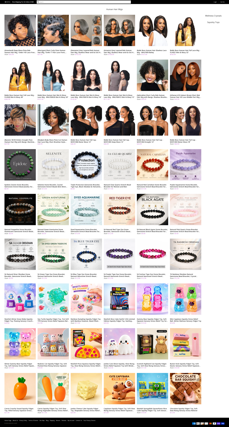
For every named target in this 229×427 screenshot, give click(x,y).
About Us (15, 420)
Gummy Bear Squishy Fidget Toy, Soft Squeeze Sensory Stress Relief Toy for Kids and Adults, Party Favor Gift (152, 320)
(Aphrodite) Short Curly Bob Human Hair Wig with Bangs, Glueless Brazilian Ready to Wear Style (152, 96)
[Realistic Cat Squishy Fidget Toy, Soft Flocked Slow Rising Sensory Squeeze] (53, 343)
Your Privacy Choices (89, 420)
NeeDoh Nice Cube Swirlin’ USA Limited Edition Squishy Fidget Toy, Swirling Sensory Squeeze (119, 320)
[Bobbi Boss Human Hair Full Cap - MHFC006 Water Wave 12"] (86, 120)
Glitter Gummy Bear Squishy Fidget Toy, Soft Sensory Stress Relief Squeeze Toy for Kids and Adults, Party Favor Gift (20, 365)
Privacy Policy (23, 420)
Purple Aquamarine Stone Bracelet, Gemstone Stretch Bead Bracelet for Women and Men (184, 186)
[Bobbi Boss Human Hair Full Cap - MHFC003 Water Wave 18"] (185, 120)
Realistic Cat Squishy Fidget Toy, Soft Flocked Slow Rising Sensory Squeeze (52, 365)
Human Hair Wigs (114, 9)
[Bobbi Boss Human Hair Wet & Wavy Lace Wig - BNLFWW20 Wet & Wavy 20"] (53, 75)
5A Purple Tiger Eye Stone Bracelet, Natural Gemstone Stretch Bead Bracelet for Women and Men (118, 275)
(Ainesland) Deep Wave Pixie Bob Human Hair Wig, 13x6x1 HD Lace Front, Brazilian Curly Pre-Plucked (20, 51)
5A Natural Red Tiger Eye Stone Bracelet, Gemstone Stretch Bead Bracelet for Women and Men (117, 230)
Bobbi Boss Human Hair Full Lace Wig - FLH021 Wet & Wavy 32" (185, 51)
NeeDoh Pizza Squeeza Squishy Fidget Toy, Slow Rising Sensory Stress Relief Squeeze (86, 365)
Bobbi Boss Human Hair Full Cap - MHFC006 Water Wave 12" (84, 141)
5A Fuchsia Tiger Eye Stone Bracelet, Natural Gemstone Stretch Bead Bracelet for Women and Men (151, 275)
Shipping (52, 420)
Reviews (64, 420)
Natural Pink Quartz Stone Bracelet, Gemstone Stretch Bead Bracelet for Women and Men (184, 230)
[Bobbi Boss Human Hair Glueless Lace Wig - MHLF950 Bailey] (152, 30)
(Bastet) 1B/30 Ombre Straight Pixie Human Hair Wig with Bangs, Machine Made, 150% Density (19, 141)
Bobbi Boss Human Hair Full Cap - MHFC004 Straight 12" (150, 141)
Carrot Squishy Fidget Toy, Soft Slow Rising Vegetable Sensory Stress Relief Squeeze (53, 410)
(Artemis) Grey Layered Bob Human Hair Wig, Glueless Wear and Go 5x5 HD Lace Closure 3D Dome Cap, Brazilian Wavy (119, 51)
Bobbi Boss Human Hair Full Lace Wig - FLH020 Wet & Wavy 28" (19, 96)
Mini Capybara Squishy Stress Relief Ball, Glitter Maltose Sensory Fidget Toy (185, 320)
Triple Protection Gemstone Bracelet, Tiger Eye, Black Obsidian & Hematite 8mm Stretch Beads (85, 186)
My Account (71, 420)
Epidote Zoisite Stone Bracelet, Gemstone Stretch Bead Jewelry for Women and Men (18, 186)
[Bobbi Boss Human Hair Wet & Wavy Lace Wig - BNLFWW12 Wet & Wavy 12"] (119, 75)
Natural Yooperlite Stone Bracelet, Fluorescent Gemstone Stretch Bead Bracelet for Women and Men (18, 230)
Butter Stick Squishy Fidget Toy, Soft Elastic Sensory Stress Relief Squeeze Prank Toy (184, 365)
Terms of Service (33, 420)
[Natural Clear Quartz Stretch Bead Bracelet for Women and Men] (119, 164)
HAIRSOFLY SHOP (12, 423)
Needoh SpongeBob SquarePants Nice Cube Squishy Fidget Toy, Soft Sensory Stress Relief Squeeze (152, 410)
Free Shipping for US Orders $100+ (23, 2)
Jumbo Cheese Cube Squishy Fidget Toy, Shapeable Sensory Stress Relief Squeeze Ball (85, 410)
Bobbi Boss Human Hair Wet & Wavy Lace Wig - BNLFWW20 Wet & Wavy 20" (53, 96)
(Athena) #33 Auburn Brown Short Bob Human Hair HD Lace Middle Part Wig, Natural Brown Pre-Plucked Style (185, 96)
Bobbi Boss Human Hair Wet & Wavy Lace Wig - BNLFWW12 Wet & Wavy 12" (119, 96)
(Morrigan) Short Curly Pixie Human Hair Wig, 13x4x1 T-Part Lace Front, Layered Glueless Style (51, 51)
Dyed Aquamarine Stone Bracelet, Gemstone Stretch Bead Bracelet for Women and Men (85, 230)
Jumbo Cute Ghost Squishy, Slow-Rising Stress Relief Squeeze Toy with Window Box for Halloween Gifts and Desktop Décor (119, 365)
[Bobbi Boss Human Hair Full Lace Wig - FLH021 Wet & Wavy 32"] (185, 30)
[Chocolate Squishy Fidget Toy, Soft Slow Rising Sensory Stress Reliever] (185, 388)
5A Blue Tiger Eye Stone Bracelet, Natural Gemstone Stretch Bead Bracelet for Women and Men (84, 275)
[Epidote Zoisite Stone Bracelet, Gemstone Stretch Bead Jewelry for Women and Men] (20, 164)
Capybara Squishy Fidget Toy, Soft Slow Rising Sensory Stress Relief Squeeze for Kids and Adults (119, 410)
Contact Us (79, 420)
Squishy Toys (213, 22)
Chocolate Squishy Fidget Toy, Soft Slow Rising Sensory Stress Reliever (183, 410)
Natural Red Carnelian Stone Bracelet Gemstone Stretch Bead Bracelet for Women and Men (151, 186)
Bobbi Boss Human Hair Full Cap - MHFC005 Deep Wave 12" (117, 141)
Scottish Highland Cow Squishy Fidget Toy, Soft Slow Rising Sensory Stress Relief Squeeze (151, 365)
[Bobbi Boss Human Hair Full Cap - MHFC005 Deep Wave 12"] (119, 120)
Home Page (7, 420)
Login (215, 2)
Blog (47, 420)
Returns (58, 420)
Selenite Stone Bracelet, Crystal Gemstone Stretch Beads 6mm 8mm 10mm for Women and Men (52, 186)
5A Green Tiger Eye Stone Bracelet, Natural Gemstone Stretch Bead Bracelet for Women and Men (51, 275)
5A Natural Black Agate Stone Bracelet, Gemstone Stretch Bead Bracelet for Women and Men (152, 230)
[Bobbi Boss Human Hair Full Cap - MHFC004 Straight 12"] (152, 120)
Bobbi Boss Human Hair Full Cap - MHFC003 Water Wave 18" (183, 141)
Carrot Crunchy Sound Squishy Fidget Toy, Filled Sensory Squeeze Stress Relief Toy (18, 410)
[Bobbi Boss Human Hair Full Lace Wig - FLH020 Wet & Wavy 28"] (20, 75)
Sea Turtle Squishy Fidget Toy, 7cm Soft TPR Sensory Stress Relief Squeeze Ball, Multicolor (53, 320)
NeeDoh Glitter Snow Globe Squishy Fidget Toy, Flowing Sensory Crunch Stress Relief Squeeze (18, 320)
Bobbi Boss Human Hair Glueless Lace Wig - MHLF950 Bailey (152, 51)
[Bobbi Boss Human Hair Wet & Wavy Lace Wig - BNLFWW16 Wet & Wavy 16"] (86, 75)
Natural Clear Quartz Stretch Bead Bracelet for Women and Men (117, 186)
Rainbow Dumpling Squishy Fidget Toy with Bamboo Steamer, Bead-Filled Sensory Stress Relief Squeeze (86, 320)
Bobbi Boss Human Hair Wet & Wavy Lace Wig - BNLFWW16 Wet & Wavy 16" (86, 96)
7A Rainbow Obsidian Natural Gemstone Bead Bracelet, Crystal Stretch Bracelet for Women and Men (184, 275)
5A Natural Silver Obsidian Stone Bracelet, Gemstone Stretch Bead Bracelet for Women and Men (17, 275)
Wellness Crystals (213, 15)
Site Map (42, 420)
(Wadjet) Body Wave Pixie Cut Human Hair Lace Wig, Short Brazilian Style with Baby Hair (52, 141)
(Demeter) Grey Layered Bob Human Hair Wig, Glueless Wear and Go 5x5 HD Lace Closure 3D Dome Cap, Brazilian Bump (86, 51)
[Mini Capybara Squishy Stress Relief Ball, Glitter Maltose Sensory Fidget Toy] (185, 299)
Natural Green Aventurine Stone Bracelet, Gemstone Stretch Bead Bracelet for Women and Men (51, 230)
